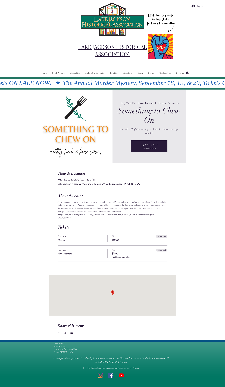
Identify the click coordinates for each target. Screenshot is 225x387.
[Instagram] (100, 375)
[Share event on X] (65, 333)
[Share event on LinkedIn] (71, 333)
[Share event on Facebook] (59, 333)
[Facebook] (110, 375)
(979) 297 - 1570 (66, 352)
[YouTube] (121, 375)
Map (75, 349)
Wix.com (136, 368)
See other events (149, 147)
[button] (187, 72)
